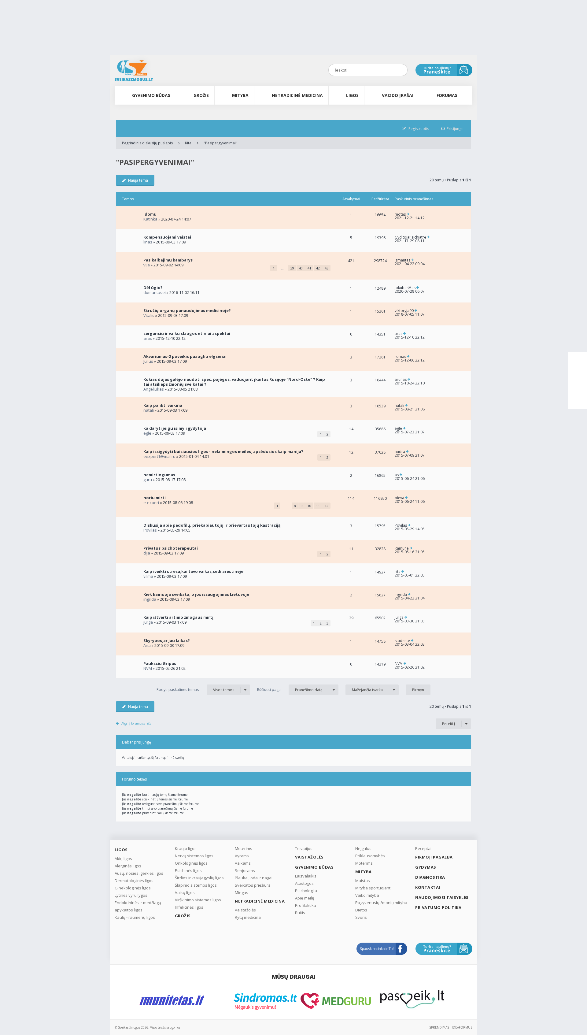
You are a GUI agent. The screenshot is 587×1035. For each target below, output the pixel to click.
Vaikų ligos (185, 892)
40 (301, 268)
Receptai (423, 848)
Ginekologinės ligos (133, 888)
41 (309, 268)
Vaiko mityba (367, 895)
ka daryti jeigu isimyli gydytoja (174, 428)
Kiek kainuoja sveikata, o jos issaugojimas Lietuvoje (196, 594)
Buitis (300, 912)
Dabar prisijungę (136, 742)
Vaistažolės (245, 910)
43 (326, 268)
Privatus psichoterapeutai (170, 548)
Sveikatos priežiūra (253, 885)
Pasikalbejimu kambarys (168, 260)
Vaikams (243, 863)
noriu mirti (154, 497)
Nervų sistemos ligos (194, 856)
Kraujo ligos (186, 848)
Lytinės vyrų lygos (131, 895)
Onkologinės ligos (191, 863)
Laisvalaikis (305, 876)
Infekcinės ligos (189, 907)
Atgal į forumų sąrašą (136, 723)
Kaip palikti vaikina (162, 405)
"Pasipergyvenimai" (220, 143)
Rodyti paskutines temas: (195, 689)
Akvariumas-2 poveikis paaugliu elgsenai (185, 356)
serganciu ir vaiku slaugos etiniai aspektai (186, 333)
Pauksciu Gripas (159, 663)
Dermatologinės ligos (134, 880)
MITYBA (240, 95)
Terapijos (303, 848)
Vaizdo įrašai (397, 95)
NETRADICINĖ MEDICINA (297, 95)
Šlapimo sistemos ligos (196, 885)
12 (326, 505)
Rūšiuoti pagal (290, 689)
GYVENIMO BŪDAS (151, 95)
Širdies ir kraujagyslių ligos (199, 878)
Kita (188, 143)
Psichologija (306, 890)
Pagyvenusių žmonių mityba (381, 902)
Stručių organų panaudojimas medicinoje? (187, 310)
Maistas (362, 880)
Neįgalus (363, 848)
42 (318, 268)
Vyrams (242, 856)
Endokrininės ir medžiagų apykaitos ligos (138, 906)
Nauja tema (138, 180)
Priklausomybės (370, 856)
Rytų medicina (248, 917)
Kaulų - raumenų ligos (135, 917)
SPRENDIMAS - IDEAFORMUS (450, 1027)
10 (309, 505)
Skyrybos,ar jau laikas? (166, 640)
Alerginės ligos (128, 866)
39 (292, 268)
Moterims (243, 848)
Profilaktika (305, 905)
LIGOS (352, 95)
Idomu (150, 214)
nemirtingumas (159, 474)
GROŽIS (201, 95)
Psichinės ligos (188, 870)
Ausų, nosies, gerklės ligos (139, 873)
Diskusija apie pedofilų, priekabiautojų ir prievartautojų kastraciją (212, 525)
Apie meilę (304, 898)
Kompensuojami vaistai (167, 237)
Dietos (361, 910)
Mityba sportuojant (372, 888)
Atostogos (304, 883)
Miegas (241, 892)
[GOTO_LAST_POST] (408, 214)
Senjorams (245, 870)
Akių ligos (123, 858)
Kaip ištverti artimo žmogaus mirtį (178, 617)
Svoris (361, 917)
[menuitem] (452, 128)
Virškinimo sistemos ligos (198, 900)
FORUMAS (447, 95)
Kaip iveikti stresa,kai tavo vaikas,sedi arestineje (193, 571)
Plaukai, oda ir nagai (253, 878)
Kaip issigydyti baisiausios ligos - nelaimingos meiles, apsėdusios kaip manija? (223, 451)
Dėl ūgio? (153, 287)
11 (318, 505)
